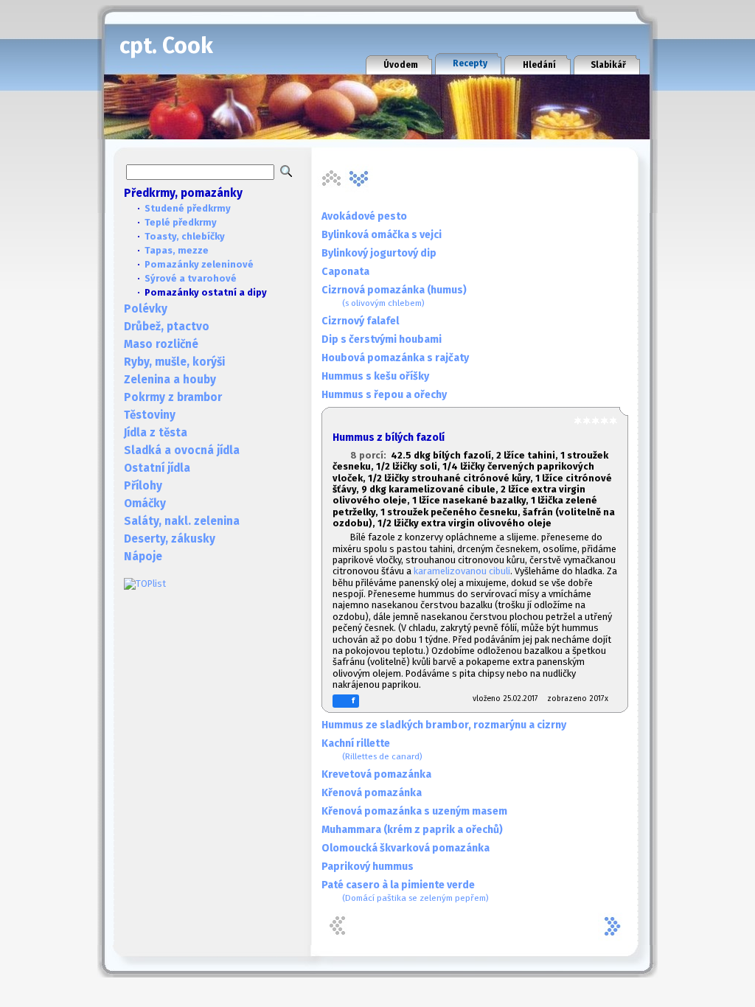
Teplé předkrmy (181, 222)
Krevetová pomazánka (376, 774)
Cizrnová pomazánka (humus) (394, 296)
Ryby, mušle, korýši (174, 362)
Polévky (145, 309)
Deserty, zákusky (169, 539)
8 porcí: (370, 455)
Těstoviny (149, 415)
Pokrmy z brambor (173, 397)
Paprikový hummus (367, 866)
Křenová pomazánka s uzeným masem (414, 811)
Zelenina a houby (170, 379)
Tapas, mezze (177, 250)
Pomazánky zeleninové (199, 264)
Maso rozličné (161, 344)
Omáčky (145, 503)
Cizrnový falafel (360, 321)
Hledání (539, 65)
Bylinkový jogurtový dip (378, 253)
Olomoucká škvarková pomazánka (405, 848)
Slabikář (608, 65)
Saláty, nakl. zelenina (182, 521)
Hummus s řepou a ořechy (384, 394)
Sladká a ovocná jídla (182, 450)
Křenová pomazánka (371, 793)
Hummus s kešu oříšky (375, 376)
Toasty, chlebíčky (185, 236)
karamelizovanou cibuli (462, 570)
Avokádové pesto (364, 216)
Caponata (345, 271)
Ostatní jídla (157, 468)
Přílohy (143, 485)
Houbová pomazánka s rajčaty (395, 358)
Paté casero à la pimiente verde (405, 891)
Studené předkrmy (188, 208)
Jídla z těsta (155, 432)
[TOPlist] (145, 583)
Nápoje (143, 556)
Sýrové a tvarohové (191, 278)
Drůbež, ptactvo (166, 326)
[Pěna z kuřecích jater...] (359, 178)
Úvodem (400, 65)
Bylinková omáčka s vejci (381, 235)
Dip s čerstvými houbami (381, 339)
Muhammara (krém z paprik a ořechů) (412, 829)
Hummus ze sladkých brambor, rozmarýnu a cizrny (443, 725)
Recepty (470, 63)
